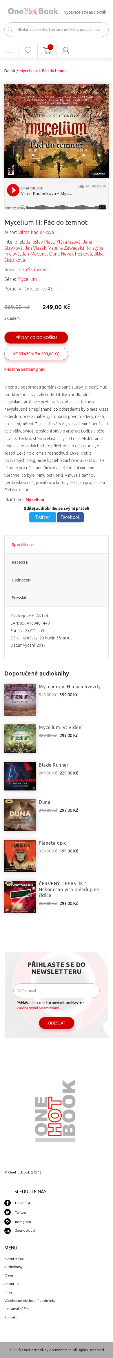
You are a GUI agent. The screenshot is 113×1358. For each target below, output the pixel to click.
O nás (8, 1275)
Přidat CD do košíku (36, 337)
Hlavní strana (14, 1259)
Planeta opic (52, 842)
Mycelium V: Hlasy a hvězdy (70, 686)
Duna (44, 802)
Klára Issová (68, 241)
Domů (9, 70)
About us (11, 1284)
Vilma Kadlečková (36, 232)
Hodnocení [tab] (21, 580)
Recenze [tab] (20, 562)
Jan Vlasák (35, 248)
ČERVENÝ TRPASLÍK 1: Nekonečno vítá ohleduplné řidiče (69, 889)
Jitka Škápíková (33, 269)
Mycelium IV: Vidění (61, 727)
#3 (50, 288)
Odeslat (56, 1023)
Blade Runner (53, 764)
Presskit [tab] (19, 597)
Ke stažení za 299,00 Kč (36, 354)
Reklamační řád (16, 1309)
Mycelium (27, 279)
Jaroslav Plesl (40, 241)
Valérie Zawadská (66, 248)
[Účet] (66, 50)
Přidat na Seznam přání (24, 369)
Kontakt (10, 1317)
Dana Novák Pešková (70, 253)
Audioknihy (13, 1267)
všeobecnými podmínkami (38, 1008)
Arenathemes (60, 1350)
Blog (8, 1292)
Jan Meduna (34, 253)
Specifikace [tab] (22, 544)
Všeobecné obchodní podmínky (30, 1300)
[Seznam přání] (28, 50)
